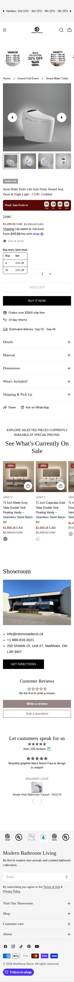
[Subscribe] (66, 877)
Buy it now (37, 300)
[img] (37, 744)
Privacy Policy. (12, 891)
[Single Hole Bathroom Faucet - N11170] (37, 787)
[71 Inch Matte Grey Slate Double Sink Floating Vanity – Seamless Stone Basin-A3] (18, 476)
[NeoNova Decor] (9, 58)
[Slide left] (12, 117)
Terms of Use (51, 886)
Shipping (8, 229)
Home (6, 78)
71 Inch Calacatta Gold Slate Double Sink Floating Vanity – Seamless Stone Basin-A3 (51, 512)
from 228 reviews (34, 748)
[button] (34, 801)
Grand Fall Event (28, 78)
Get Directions (23, 664)
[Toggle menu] (4, 30)
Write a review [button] (37, 703)
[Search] (61, 30)
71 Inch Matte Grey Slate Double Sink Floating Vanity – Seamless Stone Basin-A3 (18, 512)
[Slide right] (61, 117)
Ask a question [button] (37, 713)
